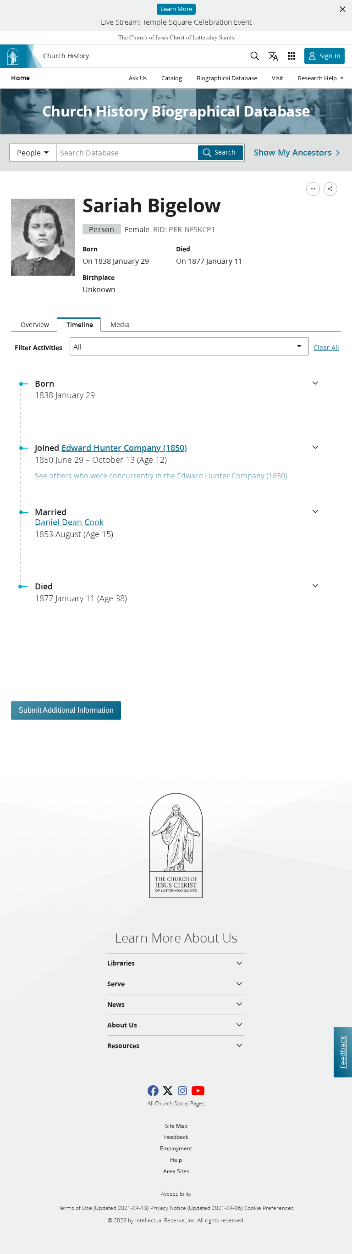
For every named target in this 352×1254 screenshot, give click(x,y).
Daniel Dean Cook (69, 522)
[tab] (34, 324)
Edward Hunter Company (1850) (124, 448)
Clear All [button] (326, 347)
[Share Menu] (330, 189)
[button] (179, 392)
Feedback (342, 1052)
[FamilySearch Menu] (313, 189)
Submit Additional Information (66, 710)
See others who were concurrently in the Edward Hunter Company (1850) (161, 475)
